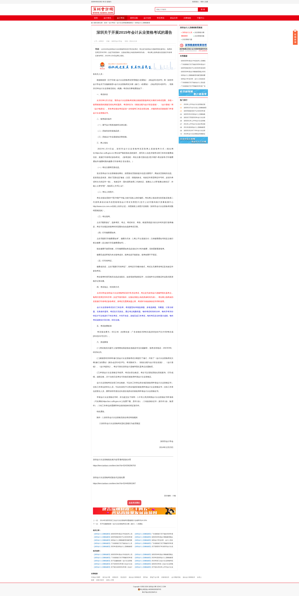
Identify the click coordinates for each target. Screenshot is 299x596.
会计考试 (120, 18)
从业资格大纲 (199, 32)
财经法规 (134, 18)
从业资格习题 (187, 39)
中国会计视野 (95, 577)
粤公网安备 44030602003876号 (150, 589)
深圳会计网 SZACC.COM (157, 586)
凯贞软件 (124, 577)
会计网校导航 (176, 577)
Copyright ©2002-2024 (141, 586)
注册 (206, 2)
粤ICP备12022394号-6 (149, 592)
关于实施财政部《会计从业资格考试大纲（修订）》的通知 (121, 524)
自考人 (199, 577)
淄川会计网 (106, 577)
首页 (96, 18)
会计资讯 (107, 18)
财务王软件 (100, 580)
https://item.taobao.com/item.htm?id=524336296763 (114, 466)
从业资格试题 (199, 36)
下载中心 (200, 18)
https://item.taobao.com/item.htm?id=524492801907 (114, 483)
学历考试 (160, 18)
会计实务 (147, 18)
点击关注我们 (134, 503)
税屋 (92, 580)
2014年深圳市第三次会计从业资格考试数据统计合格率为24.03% (123, 520)
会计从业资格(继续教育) (125, 23)
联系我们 (195, 2)
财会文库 (174, 18)
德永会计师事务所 (135, 577)
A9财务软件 (165, 577)
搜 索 (203, 9)
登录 (202, 2)
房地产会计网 (154, 577)
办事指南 (187, 18)
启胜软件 (115, 577)
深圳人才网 (110, 580)
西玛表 (145, 577)
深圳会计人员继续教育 (142, 23)
